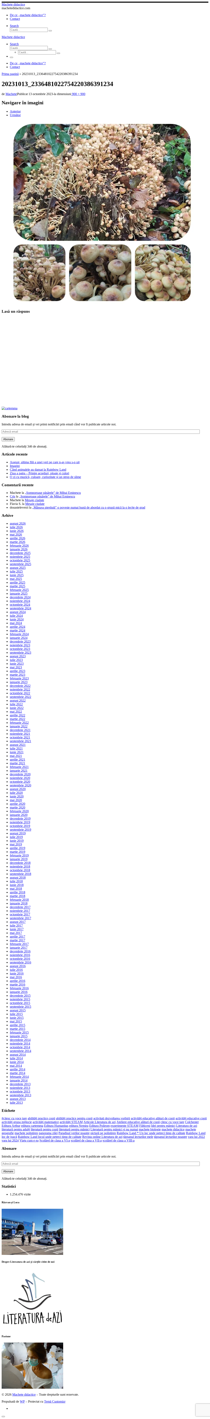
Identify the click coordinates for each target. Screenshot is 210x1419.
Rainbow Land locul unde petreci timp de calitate (49, 1136)
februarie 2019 (19, 855)
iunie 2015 (17, 1017)
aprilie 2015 (17, 1025)
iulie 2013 (16, 1102)
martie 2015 (17, 1028)
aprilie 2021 (17, 759)
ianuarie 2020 (18, 815)
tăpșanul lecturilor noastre (170, 1136)
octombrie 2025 (20, 560)
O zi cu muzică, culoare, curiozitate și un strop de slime (45, 477)
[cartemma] (9, 408)
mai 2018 (16, 888)
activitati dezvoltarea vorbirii (111, 1118)
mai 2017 (16, 933)
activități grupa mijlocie (17, 1122)
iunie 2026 (17, 531)
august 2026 (18, 523)
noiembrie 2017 (20, 910)
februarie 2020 (19, 811)
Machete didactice (24, 1394)
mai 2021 (16, 756)
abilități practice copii (41, 1118)
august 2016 (18, 966)
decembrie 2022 (20, 685)
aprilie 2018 (17, 892)
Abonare (8, 439)
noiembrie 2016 (20, 955)
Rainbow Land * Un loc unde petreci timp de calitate (151, 1133)
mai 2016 (16, 977)
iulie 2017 (16, 925)
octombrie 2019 (20, 826)
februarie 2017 (19, 944)
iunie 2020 (17, 796)
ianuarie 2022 (18, 726)
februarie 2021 (19, 767)
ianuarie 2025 (18, 593)
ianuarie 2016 (18, 992)
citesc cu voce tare (172, 1122)
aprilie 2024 (17, 626)
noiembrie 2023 (20, 645)
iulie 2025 (16, 571)
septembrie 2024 (20, 608)
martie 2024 (17, 630)
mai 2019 (16, 844)
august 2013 (18, 1099)
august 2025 (18, 567)
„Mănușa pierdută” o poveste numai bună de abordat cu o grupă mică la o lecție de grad (88, 507)
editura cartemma (32, 1125)
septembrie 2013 (20, 1095)
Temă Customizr (54, 1401)
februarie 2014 (19, 1076)
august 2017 (18, 922)
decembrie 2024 (20, 597)
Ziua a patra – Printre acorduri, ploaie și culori (39, 473)
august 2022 (18, 700)
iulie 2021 (16, 748)
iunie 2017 (17, 929)
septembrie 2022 (20, 697)
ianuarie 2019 (18, 859)
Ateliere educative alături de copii (138, 1122)
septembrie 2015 (20, 1006)
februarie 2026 (19, 545)
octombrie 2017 (20, 914)
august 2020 (18, 789)
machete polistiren (26, 1133)
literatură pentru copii (44, 1129)
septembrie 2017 (20, 918)
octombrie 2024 (20, 604)
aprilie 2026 (17, 538)
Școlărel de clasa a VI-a (54, 1140)
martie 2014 (17, 1073)
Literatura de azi (186, 1125)
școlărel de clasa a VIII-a (119, 1140)
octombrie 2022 (20, 693)
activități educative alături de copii (153, 1118)
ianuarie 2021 (18, 770)
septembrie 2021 (20, 741)
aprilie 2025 (17, 582)
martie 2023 (17, 674)
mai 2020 (16, 800)
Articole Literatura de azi (99, 1122)
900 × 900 (78, 94)
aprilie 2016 (17, 981)
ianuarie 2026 (18, 549)
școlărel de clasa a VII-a (86, 1140)
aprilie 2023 (17, 671)
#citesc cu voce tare (14, 1118)
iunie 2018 (17, 885)
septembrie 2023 (20, 652)
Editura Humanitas (56, 1125)
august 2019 (18, 833)
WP (22, 1401)
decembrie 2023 (20, 641)
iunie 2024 (17, 619)
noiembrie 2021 (20, 733)
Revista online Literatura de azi (102, 1136)
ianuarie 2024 (18, 638)
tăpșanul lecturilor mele (138, 1136)
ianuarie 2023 (18, 682)
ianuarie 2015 (18, 1036)
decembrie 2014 (20, 1040)
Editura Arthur (11, 1125)
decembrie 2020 (20, 774)
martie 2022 (17, 719)
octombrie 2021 (20, 737)
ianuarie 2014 (18, 1080)
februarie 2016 (19, 988)
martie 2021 (17, 763)
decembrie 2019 (20, 818)
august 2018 (18, 877)
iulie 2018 (16, 881)
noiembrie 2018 (20, 866)
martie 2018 (17, 896)
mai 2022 (16, 711)
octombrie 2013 (20, 1091)
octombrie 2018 (20, 870)
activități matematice (46, 1122)
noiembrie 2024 (20, 601)
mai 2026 (16, 534)
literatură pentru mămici (74, 1129)
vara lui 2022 (196, 1136)
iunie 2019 (17, 840)
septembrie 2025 (20, 564)
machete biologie (150, 1129)
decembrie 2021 (20, 730)
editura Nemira (78, 1125)
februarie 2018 (19, 899)
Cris (12, 496)
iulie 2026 (16, 527)
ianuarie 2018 (18, 903)
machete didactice (173, 1129)
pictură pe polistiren (103, 1133)
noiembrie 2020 (20, 778)
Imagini (15, 466)
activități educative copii (191, 1118)
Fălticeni (144, 1125)
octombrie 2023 (20, 649)
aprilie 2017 (17, 936)
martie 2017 (17, 940)
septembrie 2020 (20, 785)
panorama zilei (48, 1133)
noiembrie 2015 (20, 999)
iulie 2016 (16, 969)
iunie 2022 (17, 708)
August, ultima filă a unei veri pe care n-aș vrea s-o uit (45, 462)
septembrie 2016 (20, 962)
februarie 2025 (19, 590)
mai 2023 (16, 667)
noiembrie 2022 (20, 689)
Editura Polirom (99, 1125)
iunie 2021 (17, 752)
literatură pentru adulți (16, 1129)
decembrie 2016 (20, 951)
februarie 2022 (19, 722)
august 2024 (18, 612)
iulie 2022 (16, 704)
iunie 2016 (17, 973)
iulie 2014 (16, 1058)
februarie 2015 (19, 1032)
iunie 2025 (17, 575)
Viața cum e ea (29, 1140)
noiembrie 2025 (20, 556)
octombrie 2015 (20, 1003)
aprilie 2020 (17, 804)
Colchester (192, 1122)
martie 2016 (17, 984)
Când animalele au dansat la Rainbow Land (38, 469)
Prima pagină (10, 74)
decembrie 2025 (20, 553)
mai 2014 (16, 1065)
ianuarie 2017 (18, 947)
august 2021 (18, 744)
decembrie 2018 (20, 863)
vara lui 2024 (10, 1140)
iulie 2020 (16, 792)
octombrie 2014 (20, 1047)
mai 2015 (16, 1021)
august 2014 (18, 1054)
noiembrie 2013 (20, 1088)
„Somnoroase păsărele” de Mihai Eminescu (53, 492)
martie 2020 (17, 807)
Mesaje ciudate (34, 500)
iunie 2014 (17, 1062)
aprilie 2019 (17, 848)
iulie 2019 (16, 837)
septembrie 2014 (20, 1051)
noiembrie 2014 (20, 1043)
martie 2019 (17, 851)
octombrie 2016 (20, 958)
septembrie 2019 (20, 829)
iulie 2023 (16, 660)
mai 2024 (16, 623)
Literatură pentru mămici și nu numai (114, 1129)
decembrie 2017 (20, 907)
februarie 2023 (19, 678)
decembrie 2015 (20, 995)
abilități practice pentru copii (74, 1118)
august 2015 (18, 1010)
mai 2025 (16, 579)
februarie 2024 (19, 634)
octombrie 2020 (20, 781)
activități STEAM (71, 1122)
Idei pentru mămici (163, 1125)
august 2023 (18, 656)
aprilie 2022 (17, 715)
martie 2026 (17, 542)
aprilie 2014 (17, 1069)
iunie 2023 (17, 663)
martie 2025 (17, 586)
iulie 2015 (16, 1014)
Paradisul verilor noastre (74, 1133)
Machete (11, 94)
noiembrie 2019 (20, 822)
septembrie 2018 (20, 874)
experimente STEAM (124, 1125)
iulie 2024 (16, 615)
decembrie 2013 (20, 1084)
